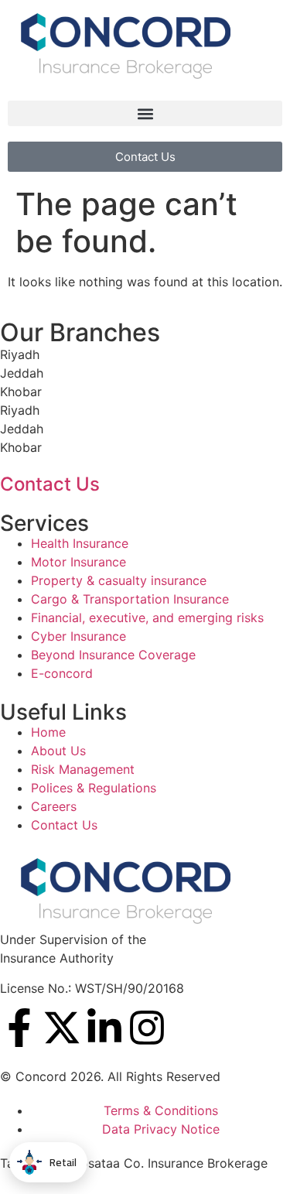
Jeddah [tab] (21, 373)
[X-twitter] (62, 1027)
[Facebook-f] (19, 1027)
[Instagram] (147, 1027)
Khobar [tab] (21, 391)
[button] (145, 113)
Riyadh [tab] (19, 354)
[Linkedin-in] (104, 1027)
